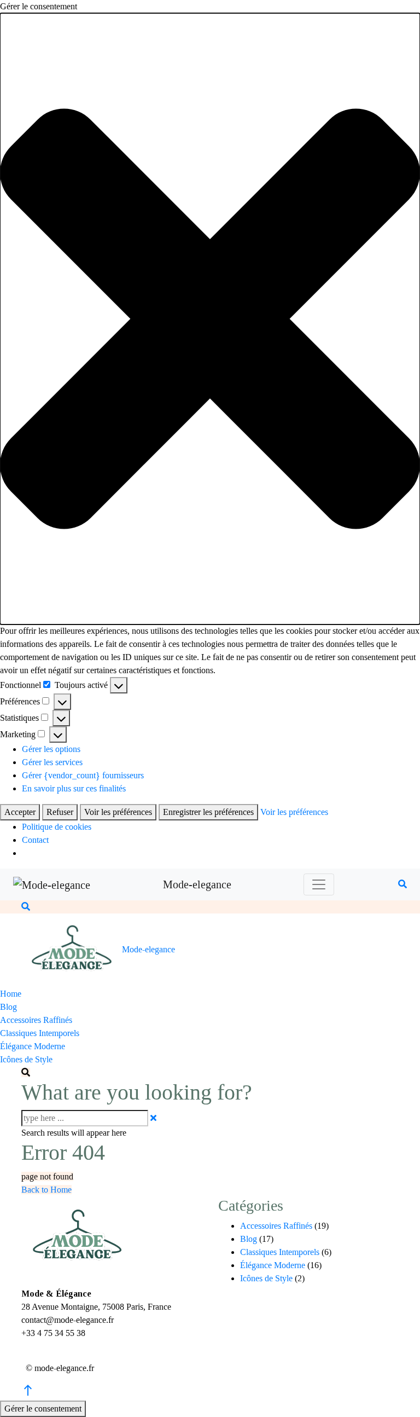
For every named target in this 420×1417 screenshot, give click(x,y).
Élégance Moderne (32, 1046)
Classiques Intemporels (39, 1033)
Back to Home (46, 1189)
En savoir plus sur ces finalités (74, 788)
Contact (35, 840)
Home (10, 993)
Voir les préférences (118, 812)
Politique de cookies (56, 826)
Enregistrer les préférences (208, 812)
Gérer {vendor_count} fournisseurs (83, 775)
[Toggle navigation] (319, 884)
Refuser (59, 812)
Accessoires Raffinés (36, 1020)
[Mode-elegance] (51, 884)
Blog (8, 1006)
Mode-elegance (197, 884)
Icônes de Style (26, 1059)
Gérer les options (51, 749)
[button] (210, 318)
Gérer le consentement (42, 1408)
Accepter (20, 812)
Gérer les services (52, 762)
